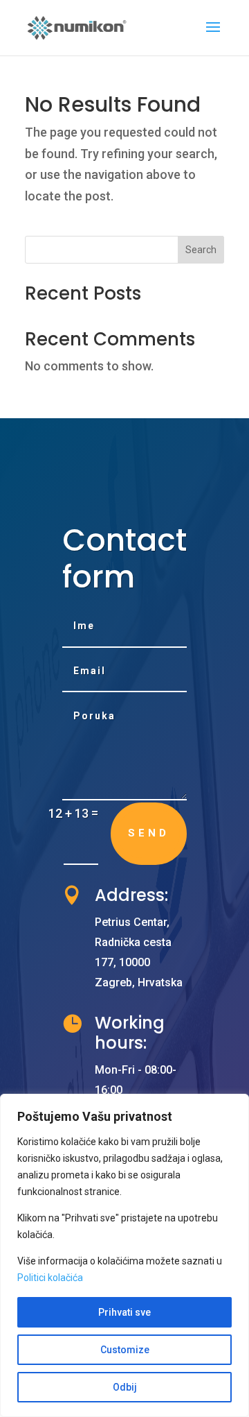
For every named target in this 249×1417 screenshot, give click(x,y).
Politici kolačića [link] (50, 1277)
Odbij (125, 1387)
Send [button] (148, 833)
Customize (124, 1349)
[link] (77, 26)
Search (200, 249)
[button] (213, 36)
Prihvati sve (124, 1312)
